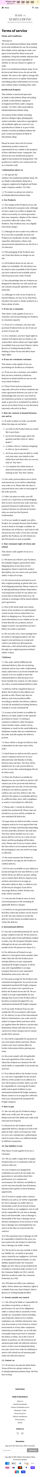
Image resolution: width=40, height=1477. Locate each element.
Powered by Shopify (20, 1460)
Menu (6, 8)
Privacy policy (20, 1419)
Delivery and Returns (20, 1416)
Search (20, 1423)
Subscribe (32, 1450)
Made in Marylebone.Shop (26, 1457)
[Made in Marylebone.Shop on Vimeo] (22, 1434)
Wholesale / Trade (20, 1410)
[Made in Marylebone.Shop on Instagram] (17, 1434)
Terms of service (20, 1413)
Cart (36, 8)
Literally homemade (20, 1404)
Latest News (20, 1389)
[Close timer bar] (38, 2)
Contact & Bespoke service (20, 1407)
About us (20, 1401)
